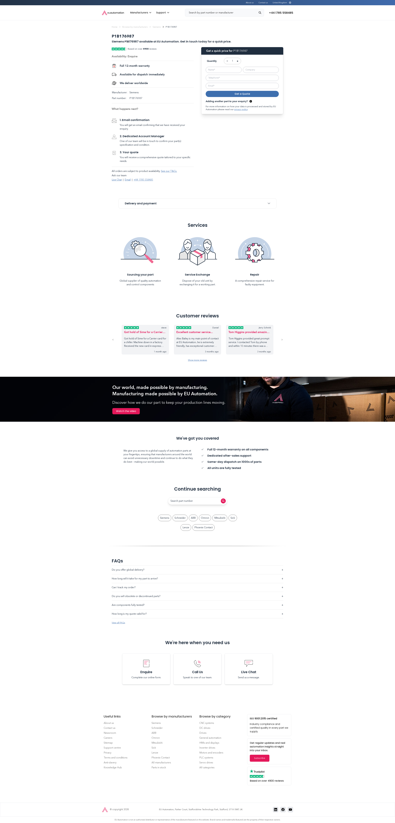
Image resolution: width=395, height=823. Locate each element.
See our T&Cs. (169, 171)
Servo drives (206, 762)
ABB (193, 517)
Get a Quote (242, 94)
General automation (210, 737)
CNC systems (206, 723)
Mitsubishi (219, 517)
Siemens (157, 27)
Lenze (186, 527)
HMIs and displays (209, 742)
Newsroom (110, 732)
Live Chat (117, 179)
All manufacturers (161, 762)
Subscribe (259, 758)
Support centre (112, 747)
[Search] (261, 13)
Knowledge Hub (113, 767)
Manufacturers (139, 12)
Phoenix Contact (203, 527)
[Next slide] (278, 340)
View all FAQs (118, 622)
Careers (108, 737)
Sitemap (108, 742)
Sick (233, 517)
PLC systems (206, 757)
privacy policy (241, 109)
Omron (205, 517)
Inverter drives (207, 747)
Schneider (180, 517)
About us (250, 3)
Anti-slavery (110, 762)
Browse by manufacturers (135, 27)
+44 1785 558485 (143, 179)
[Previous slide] (117, 340)
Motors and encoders (211, 752)
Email (128, 179)
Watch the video (126, 411)
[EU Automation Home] (113, 12)
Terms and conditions (115, 757)
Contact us (263, 3)
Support (161, 12)
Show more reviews (197, 360)
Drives (202, 732)
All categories (206, 767)
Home (114, 27)
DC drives (204, 727)
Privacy (107, 752)
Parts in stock (159, 767)
